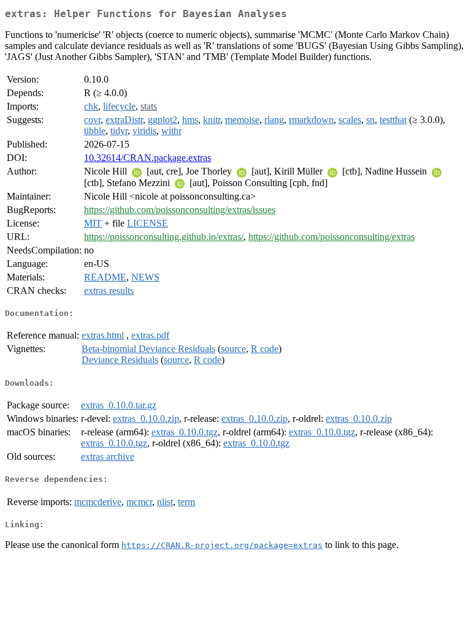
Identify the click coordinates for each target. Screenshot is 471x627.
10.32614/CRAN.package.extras (147, 157)
